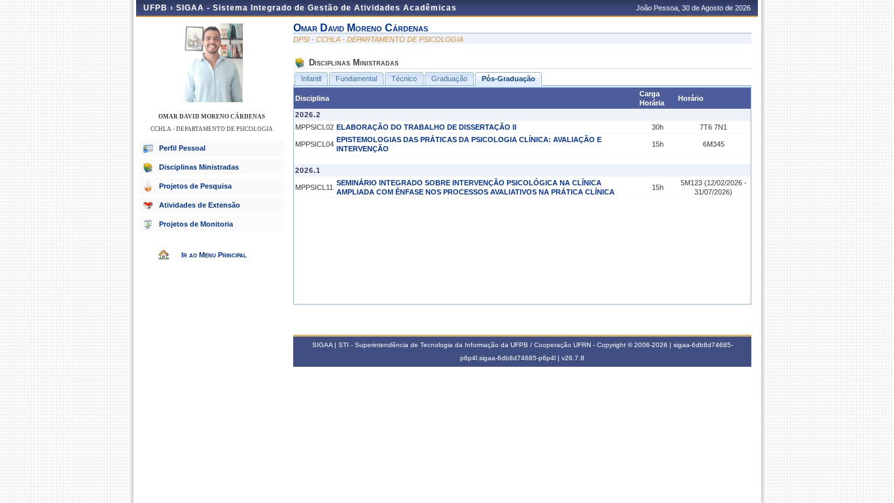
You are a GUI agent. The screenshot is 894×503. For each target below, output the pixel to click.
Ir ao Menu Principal (214, 255)
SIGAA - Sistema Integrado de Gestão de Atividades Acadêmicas (316, 7)
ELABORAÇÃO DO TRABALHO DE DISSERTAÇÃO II (426, 127)
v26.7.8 (573, 358)
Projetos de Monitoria (196, 224)
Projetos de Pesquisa (195, 186)
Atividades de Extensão (199, 205)
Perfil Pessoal (182, 148)
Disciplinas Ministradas (199, 167)
